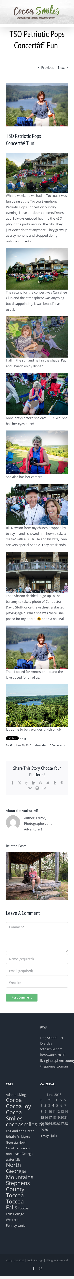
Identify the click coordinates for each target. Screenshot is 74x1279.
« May (44, 1136)
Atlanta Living (16, 1094)
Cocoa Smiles (14, 1115)
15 (42, 1117)
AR (11, 745)
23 (46, 1123)
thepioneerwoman (54, 1066)
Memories (40, 745)
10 (50, 1111)
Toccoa (15, 1195)
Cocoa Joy (18, 1106)
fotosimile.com (51, 1049)
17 (50, 1117)
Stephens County (18, 1186)
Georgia (12, 1142)
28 (66, 1123)
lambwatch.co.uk (52, 1055)
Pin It (22, 739)
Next (61, 67)
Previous (47, 67)
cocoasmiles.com (28, 1124)
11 (54, 1111)
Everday (46, 1043)
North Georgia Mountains (19, 1171)
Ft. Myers (23, 1137)
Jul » (54, 1136)
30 (46, 1130)
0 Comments (57, 745)
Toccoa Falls (15, 1204)
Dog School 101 (51, 1038)
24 (50, 1123)
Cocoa (14, 1100)
